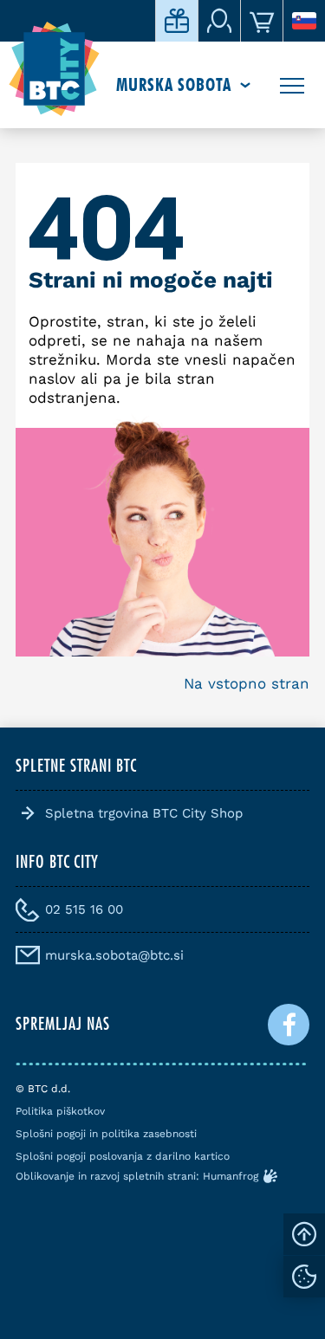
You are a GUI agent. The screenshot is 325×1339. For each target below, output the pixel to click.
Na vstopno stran (246, 683)
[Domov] (54, 69)
